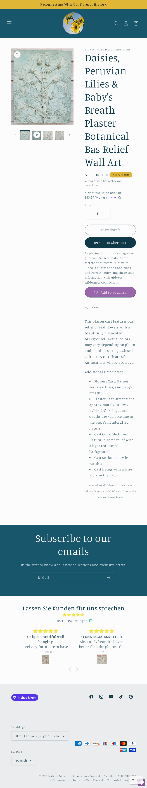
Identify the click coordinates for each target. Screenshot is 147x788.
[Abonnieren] (109, 577)
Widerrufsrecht (127, 775)
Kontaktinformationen (121, 780)
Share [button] (94, 308)
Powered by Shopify (101, 776)
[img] (73, 615)
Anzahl (89, 205)
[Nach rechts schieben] (70, 135)
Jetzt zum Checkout (110, 243)
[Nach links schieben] (15, 135)
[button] (9, 23)
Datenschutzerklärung (66, 780)
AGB (86, 780)
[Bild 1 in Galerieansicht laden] (25, 135)
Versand (90, 181)
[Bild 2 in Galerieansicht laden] (48, 135)
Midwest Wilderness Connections (68, 776)
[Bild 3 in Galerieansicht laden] (59, 135)
